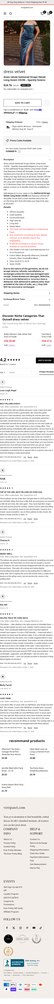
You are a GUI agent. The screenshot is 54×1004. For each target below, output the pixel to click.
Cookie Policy (9, 846)
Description (9, 159)
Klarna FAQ (35, 868)
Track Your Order (37, 853)
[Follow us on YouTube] (34, 927)
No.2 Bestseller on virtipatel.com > (19, 89)
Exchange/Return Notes (14, 299)
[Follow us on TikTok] (40, 927)
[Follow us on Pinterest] (27, 927)
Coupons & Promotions (9, 903)
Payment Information (39, 857)
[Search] (10, 13)
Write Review (44, 360)
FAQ (32, 860)
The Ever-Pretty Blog (13, 853)
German (7, 975)
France (44, 973)
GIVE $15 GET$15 (11, 897)
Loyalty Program (11, 894)
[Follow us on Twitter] (13, 927)
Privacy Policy (10, 843)
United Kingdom (32, 973)
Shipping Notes (11, 293)
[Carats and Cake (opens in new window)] (22, 939)
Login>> (12, 345)
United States (18, 973)
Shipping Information (39, 849)
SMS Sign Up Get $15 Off (13, 889)
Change (45, 122)
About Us (8, 839)
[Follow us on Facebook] (7, 927)
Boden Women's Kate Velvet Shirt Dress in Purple (18, 335)
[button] (46, 102)
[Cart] (48, 13)
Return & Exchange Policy (38, 845)
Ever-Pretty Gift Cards (13, 908)
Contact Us (35, 839)
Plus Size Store (28, 975)
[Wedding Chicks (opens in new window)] (8, 939)
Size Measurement (38, 864)
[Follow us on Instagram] (20, 927)
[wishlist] (42, 13)
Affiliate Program (11, 911)
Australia (16, 975)
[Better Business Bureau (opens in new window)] (22, 963)
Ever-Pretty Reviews (12, 850)
